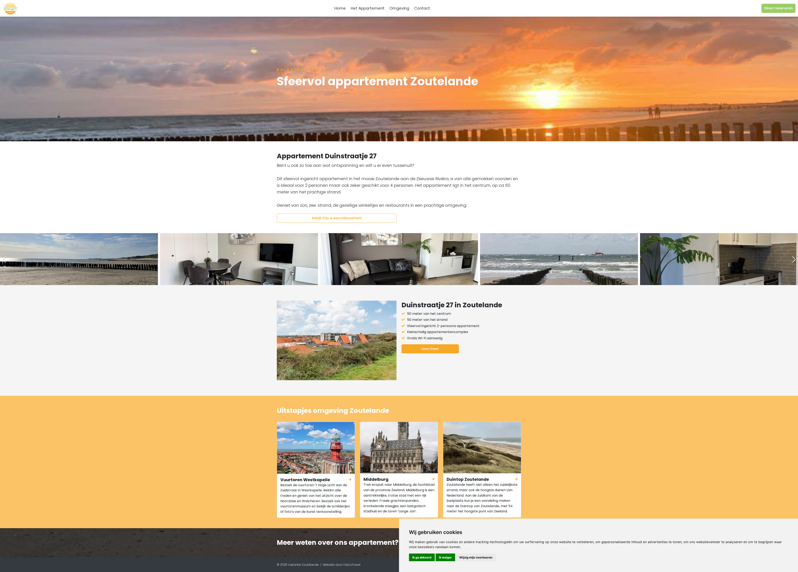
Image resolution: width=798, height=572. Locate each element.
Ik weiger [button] (445, 557)
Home (340, 8)
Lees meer (430, 348)
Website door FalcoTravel (341, 565)
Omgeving (399, 8)
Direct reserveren (778, 8)
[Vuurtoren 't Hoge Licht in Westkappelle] (316, 448)
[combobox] (439, 8)
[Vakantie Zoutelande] (10, 8)
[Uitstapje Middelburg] (399, 448)
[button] (794, 259)
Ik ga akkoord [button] (421, 557)
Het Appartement (367, 8)
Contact (422, 8)
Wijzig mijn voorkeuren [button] (476, 557)
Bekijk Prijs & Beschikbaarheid (337, 218)
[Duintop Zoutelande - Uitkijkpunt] (482, 448)
